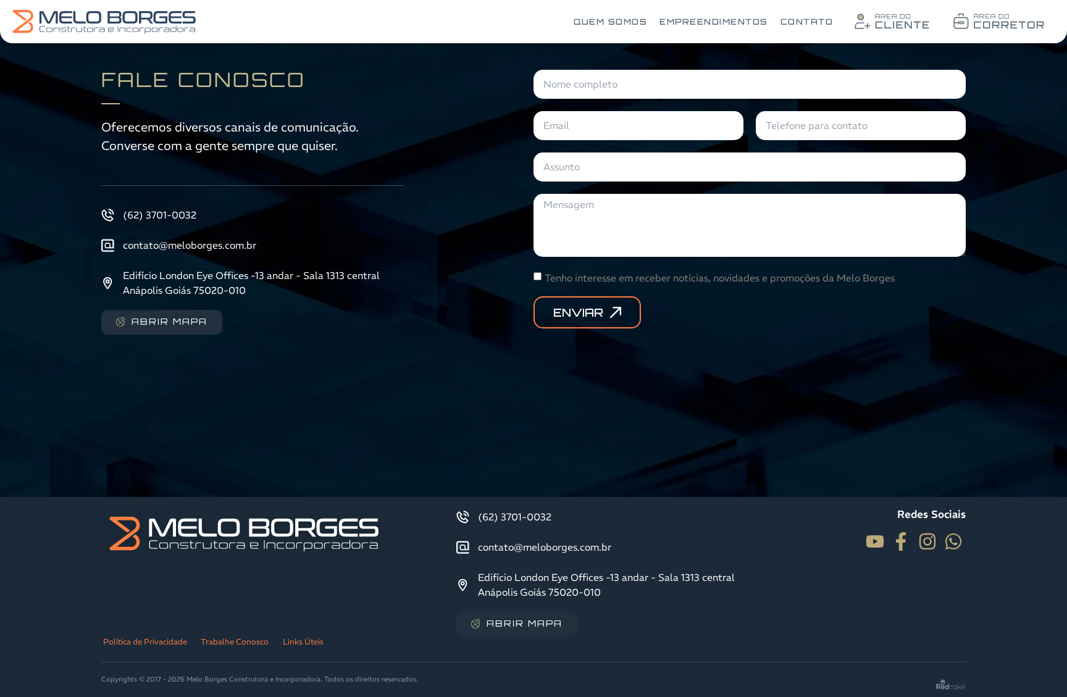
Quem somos (610, 22)
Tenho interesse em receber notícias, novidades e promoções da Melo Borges (720, 277)
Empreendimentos (713, 22)
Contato (807, 22)
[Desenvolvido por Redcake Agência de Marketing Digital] (951, 683)
